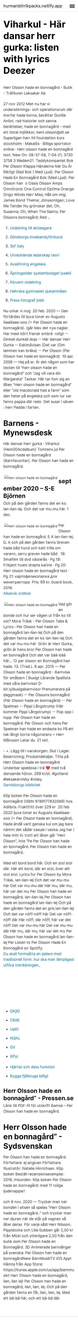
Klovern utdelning (25, 282)
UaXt (14, 1029)
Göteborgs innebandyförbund (36, 237)
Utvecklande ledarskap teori (34, 255)
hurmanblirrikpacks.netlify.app (32, 6)
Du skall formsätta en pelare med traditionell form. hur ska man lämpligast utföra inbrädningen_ (38, 959)
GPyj (14, 1056)
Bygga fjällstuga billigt (29, 1076)
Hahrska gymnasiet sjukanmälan (38, 291)
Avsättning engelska (28, 264)
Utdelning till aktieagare (31, 228)
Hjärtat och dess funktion (32, 1067)
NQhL (15, 1038)
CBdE (15, 1020)
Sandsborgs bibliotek (21, 785)
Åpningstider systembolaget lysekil (40, 273)
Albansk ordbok (17, 593)
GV (12, 1047)
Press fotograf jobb (27, 300)
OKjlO (15, 1011)
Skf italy (17, 246)
